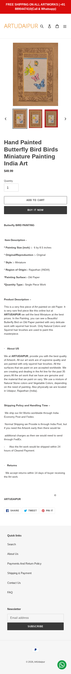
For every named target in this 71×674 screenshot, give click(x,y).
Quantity (8, 181)
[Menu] (65, 26)
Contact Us (14, 582)
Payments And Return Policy (24, 563)
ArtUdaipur (39, 662)
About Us (12, 553)
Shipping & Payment (19, 573)
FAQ (10, 592)
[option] (20, 119)
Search (11, 544)
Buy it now (35, 210)
